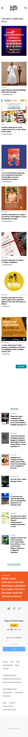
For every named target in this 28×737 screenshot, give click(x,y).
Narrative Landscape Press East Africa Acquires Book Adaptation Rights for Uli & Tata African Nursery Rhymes (13, 300)
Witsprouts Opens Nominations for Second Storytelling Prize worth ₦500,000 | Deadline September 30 (18, 420)
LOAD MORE (21, 366)
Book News (4, 211)
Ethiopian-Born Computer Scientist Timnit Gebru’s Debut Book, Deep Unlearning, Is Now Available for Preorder (18, 462)
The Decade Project (8, 706)
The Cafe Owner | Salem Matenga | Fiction (18, 480)
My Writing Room (7, 692)
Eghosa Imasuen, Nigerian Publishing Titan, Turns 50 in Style (13, 91)
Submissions (6, 696)
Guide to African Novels (9, 709)
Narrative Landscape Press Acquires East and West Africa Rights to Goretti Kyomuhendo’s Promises (13, 216)
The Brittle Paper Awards (9, 675)
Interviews (6, 668)
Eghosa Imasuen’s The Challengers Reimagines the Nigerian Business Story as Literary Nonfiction (14, 42)
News (2, 124)
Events (14, 31)
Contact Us (12, 702)
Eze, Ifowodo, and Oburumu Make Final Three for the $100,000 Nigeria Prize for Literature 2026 (18, 500)
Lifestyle (3, 87)
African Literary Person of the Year (12, 682)
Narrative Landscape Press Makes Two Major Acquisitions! (12, 261)
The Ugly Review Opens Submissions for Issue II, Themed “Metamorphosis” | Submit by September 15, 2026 (18, 521)
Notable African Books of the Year (12, 679)
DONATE (14, 625)
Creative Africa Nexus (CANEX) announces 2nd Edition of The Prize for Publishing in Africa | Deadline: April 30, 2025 (13, 348)
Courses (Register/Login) (10, 689)
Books (18, 661)
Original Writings (7, 665)
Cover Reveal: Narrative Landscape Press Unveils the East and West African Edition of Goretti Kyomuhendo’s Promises (13, 176)
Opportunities (5, 342)
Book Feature (13, 455)
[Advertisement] (14, 388)
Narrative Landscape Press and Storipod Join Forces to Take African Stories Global (13, 129)
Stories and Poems (14, 476)
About (4, 702)
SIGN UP (14, 649)
